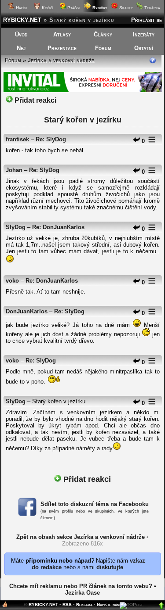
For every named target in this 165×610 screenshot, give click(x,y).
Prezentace (62, 48)
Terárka (151, 7)
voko (12, 280)
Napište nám (108, 604)
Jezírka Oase (82, 592)
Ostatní (143, 48)
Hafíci (21, 7)
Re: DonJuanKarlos (58, 227)
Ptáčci (73, 7)
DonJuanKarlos (27, 311)
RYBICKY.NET (22, 20)
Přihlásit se (146, 20)
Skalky (125, 7)
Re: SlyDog (51, 139)
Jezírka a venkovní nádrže (61, 60)
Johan (14, 170)
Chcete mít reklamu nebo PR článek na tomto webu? (80, 586)
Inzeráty (143, 34)
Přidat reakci (34, 100)
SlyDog (16, 227)
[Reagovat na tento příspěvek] (136, 141)
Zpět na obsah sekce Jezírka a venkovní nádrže (80, 537)
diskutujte (109, 567)
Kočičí (46, 7)
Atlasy (62, 34)
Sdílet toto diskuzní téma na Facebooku (94, 504)
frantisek (17, 139)
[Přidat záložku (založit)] (4, 606)
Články (103, 34)
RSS (67, 604)
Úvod (21, 34)
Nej (21, 48)
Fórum (103, 48)
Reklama (84, 604)
